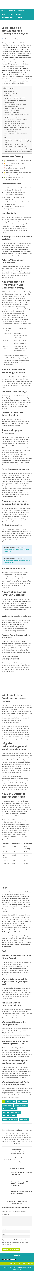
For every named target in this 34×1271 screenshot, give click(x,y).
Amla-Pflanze (22, 1101)
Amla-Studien (7, 1105)
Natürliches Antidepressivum (12, 112)
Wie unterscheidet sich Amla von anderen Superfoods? (18, 151)
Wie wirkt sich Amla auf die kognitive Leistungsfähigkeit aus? (18, 141)
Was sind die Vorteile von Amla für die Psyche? (16, 139)
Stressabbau (24, 1119)
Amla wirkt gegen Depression (12, 110)
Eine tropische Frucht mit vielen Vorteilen (15, 97)
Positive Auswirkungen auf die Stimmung (15, 123)
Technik (17, 14)
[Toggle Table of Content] (31, 88)
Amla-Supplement (21, 1105)
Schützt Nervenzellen (10, 116)
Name (4, 1229)
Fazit (5, 135)
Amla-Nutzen (11, 1101)
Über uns (30, 1263)
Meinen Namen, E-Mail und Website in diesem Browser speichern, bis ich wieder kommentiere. (15, 1242)
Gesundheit (22, 10)
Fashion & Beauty (7, 18)
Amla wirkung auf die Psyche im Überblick (15, 120)
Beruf (3, 10)
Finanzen (12, 10)
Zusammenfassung (9, 91)
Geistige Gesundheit (9, 1108)
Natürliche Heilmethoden (11, 1112)
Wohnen (19, 18)
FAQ (5, 137)
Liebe (11, 14)
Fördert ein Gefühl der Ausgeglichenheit (15, 108)
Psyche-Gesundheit (9, 1116)
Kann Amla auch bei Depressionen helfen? (15, 144)
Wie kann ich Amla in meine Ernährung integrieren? (17, 148)
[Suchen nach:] (17, 22)
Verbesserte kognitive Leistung (12, 121)
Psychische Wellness (10, 1119)
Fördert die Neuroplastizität (12, 117)
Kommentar (5, 1215)
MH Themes (18, 1269)
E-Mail (4, 1234)
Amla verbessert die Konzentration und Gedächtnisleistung (15, 101)
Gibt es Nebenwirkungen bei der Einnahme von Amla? (18, 149)
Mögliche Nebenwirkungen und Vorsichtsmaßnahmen (12, 130)
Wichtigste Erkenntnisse (11, 93)
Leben (3, 14)
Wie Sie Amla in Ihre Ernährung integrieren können (18, 127)
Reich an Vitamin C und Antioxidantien (14, 98)
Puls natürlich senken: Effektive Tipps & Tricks (21, 1173)
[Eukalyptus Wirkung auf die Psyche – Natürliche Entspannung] (5, 1184)
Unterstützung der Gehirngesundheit (14, 125)
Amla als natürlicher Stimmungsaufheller (15, 104)
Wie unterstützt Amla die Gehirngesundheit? (16, 146)
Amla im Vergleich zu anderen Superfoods (15, 133)
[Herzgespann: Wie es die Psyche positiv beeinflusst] (5, 1193)
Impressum (12, 1263)
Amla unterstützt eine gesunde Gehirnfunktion (17, 114)
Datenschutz (21, 1263)
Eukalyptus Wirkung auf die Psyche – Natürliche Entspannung (20, 1183)
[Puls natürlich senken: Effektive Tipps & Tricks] (5, 1174)
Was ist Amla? (7, 95)
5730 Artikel (28, 1130)
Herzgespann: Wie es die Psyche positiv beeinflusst (21, 1192)
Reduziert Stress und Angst (11, 106)
